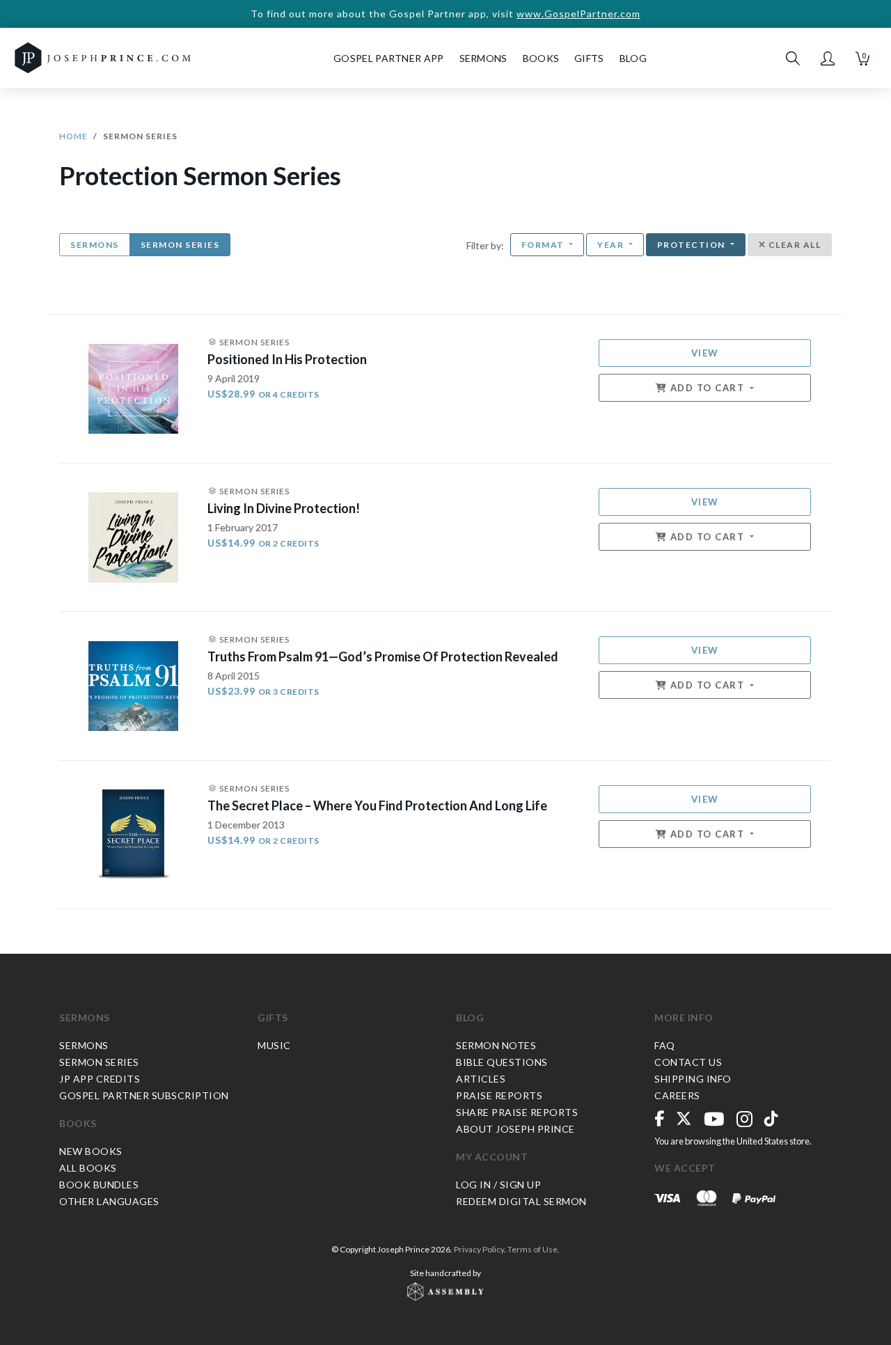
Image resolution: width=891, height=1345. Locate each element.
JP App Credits (99, 1079)
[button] (827, 58)
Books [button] (541, 58)
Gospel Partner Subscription (144, 1095)
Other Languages (109, 1201)
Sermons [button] (483, 58)
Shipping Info (693, 1079)
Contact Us (688, 1062)
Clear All (793, 244)
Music (274, 1045)
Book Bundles (99, 1184)
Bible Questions (502, 1062)
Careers (677, 1095)
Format (544, 244)
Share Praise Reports (517, 1112)
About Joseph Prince (515, 1129)
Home (73, 136)
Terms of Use (532, 1249)
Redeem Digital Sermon (521, 1201)
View (705, 353)
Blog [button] (633, 58)
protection (692, 244)
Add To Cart (707, 387)
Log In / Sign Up (498, 1184)
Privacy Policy (479, 1249)
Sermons (94, 244)
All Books (88, 1168)
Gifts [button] (589, 58)
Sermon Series (180, 244)
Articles (480, 1079)
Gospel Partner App (388, 58)
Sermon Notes (496, 1045)
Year (611, 244)
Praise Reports (499, 1095)
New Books (91, 1151)
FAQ (664, 1045)
